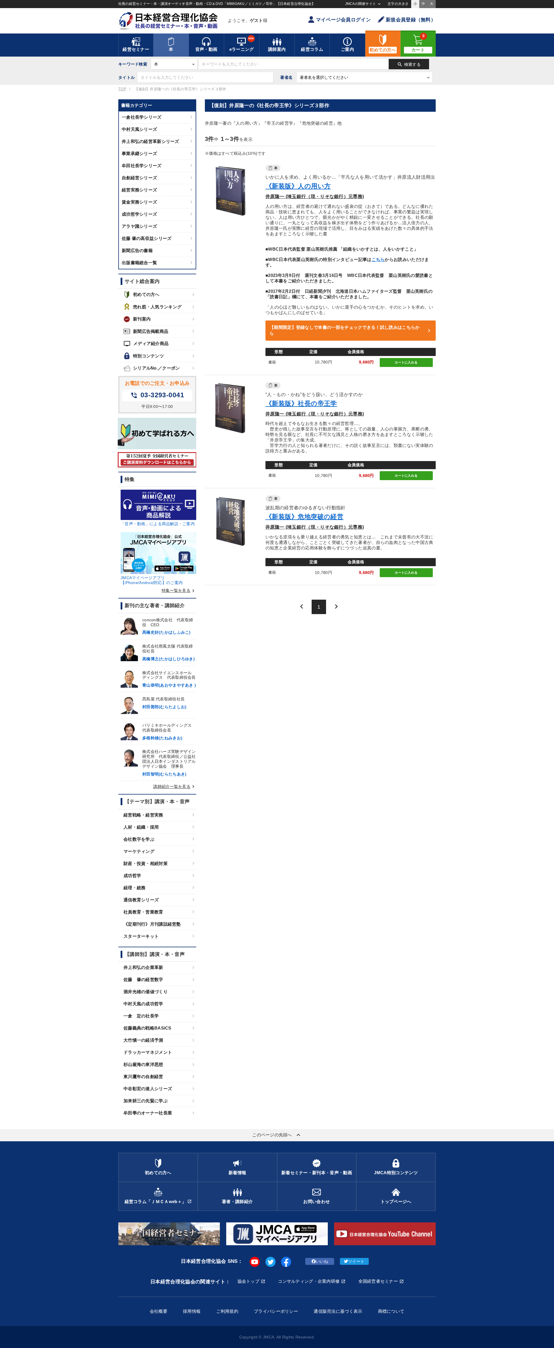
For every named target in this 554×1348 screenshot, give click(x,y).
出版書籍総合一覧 (139, 262)
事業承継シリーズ (139, 153)
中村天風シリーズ (139, 129)
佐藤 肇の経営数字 (143, 979)
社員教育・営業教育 (143, 911)
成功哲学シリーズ (139, 214)
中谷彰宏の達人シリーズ (147, 1088)
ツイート (356, 1261)
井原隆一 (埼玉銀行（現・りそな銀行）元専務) (314, 196)
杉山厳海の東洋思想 (143, 1064)
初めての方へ (146, 294)
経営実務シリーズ (139, 189)
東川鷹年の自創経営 (143, 1076)
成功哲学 (132, 875)
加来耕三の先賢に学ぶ (145, 1100)
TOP (122, 89)
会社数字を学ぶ (138, 839)
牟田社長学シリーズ (142, 165)
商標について (391, 1311)
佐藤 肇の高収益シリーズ (146, 238)
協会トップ (248, 1281)
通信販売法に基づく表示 (338, 1311)
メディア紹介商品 (146, 343)
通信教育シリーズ (141, 899)
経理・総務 (134, 887)
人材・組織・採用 (141, 827)
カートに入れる (406, 362)
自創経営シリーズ (139, 177)
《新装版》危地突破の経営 (304, 516)
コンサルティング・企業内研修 (309, 1281)
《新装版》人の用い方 (298, 186)
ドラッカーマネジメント (147, 1052)
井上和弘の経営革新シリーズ (150, 141)
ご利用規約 (227, 1311)
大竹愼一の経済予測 (143, 1040)
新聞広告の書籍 (137, 250)
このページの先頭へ (277, 1134)
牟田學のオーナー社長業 (147, 1112)
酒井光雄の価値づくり (145, 991)
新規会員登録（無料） (411, 20)
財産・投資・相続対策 (145, 863)
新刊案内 (142, 318)
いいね (322, 1261)
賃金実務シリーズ (139, 202)
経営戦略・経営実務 (143, 814)
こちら (378, 259)
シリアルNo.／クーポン (156, 368)
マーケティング (138, 851)
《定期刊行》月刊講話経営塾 (152, 924)
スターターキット (141, 936)
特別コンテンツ (148, 355)
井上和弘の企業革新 (143, 967)
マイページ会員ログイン (343, 20)
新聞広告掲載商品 (150, 331)
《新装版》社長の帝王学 (301, 403)
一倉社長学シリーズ (142, 117)
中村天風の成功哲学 (143, 1003)
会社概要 (158, 1311)
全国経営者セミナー (378, 1281)
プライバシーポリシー (276, 1311)
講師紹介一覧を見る (174, 786)
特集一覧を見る (179, 590)
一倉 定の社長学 (141, 1015)
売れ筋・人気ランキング (157, 306)
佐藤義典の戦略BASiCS (147, 1028)
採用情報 (192, 1311)
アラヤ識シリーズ (139, 226)
